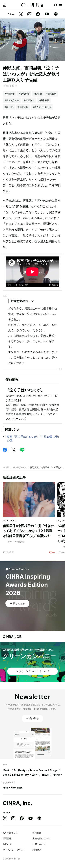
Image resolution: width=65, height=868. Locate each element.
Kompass (17, 787)
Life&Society (20, 774)
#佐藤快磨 (44, 100)
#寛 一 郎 (9, 107)
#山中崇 (38, 93)
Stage (54, 770)
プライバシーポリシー (13, 850)
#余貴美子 (10, 93)
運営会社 (36, 832)
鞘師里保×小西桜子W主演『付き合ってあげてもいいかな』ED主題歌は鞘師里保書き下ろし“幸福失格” (28, 531)
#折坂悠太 (29, 100)
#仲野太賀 (23, 107)
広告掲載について (41, 838)
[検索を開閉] (55, 5)
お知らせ (7, 844)
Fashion (57, 774)
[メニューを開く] (60, 5)
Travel (45, 774)
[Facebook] (38, 14)
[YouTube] (46, 14)
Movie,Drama (19, 467)
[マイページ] (4, 5)
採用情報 (7, 838)
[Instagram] (29, 14)
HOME (6, 467)
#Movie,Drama (12, 100)
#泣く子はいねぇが (42, 107)
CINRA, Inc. (17, 803)
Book (6, 774)
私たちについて (10, 832)
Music (6, 770)
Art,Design (20, 770)
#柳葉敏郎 (24, 93)
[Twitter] (21, 14)
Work (35, 774)
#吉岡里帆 (51, 93)
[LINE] (56, 14)
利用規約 (36, 850)
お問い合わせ (39, 844)
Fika (5, 787)
